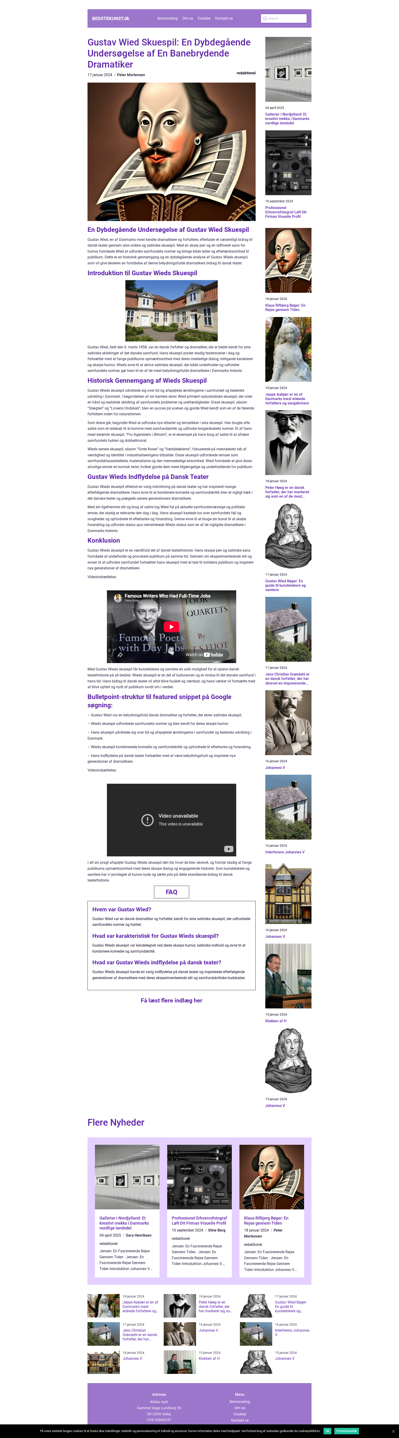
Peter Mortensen (131, 75)
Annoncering (167, 18)
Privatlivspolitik (347, 1431)
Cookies (204, 18)
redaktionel (246, 73)
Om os (187, 18)
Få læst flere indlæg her (171, 1000)
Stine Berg (216, 1230)
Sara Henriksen (138, 1235)
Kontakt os (224, 18)
